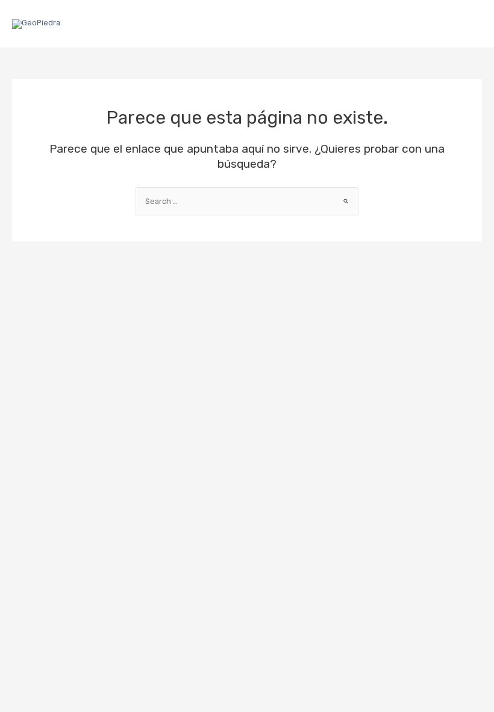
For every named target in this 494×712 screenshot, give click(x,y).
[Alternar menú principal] (470, 24)
